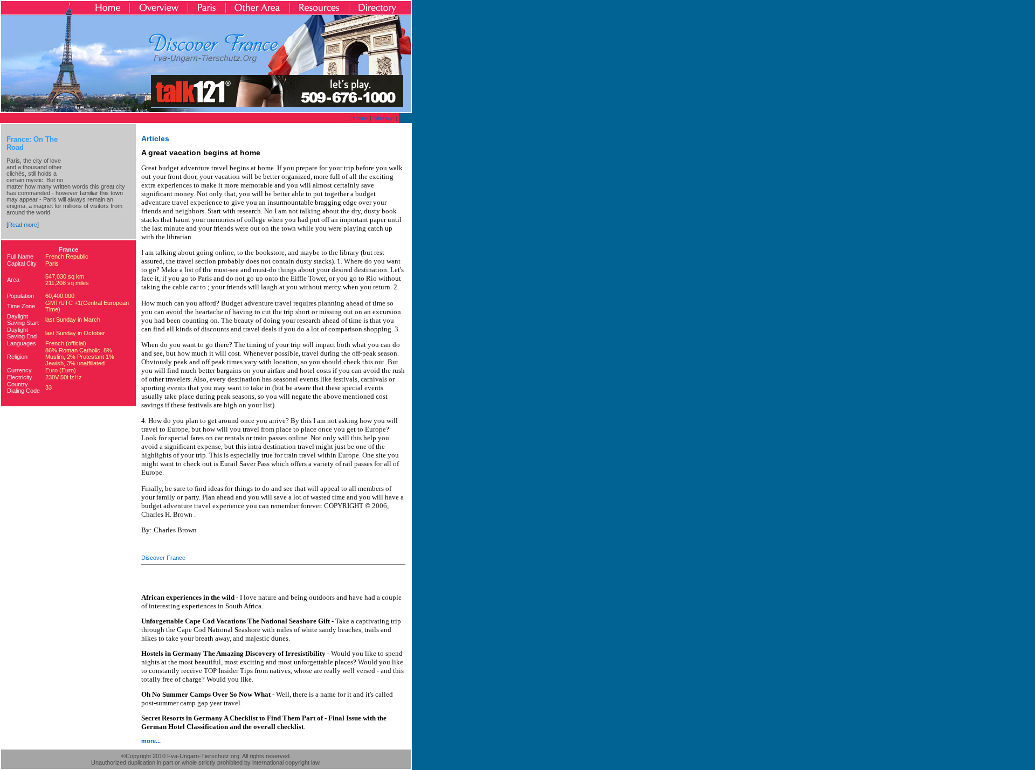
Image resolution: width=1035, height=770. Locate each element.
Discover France (163, 557)
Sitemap (383, 118)
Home (360, 118)
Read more (22, 224)
